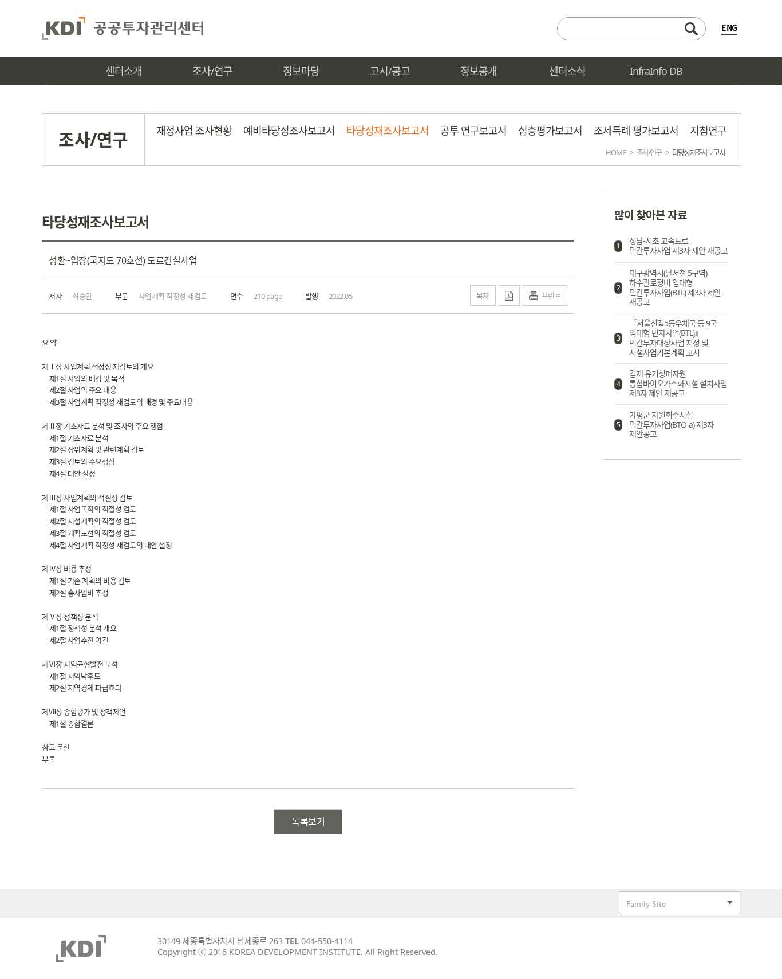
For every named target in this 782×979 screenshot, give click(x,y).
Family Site (642, 904)
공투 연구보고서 (473, 130)
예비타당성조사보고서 (289, 130)
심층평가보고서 (550, 130)
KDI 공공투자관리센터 (122, 28)
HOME (616, 152)
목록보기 (308, 821)
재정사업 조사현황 (194, 130)
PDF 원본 (509, 295)
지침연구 (708, 130)
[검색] (631, 28)
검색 (691, 29)
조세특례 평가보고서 (636, 130)
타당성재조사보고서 (387, 130)
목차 (482, 295)
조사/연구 (649, 152)
